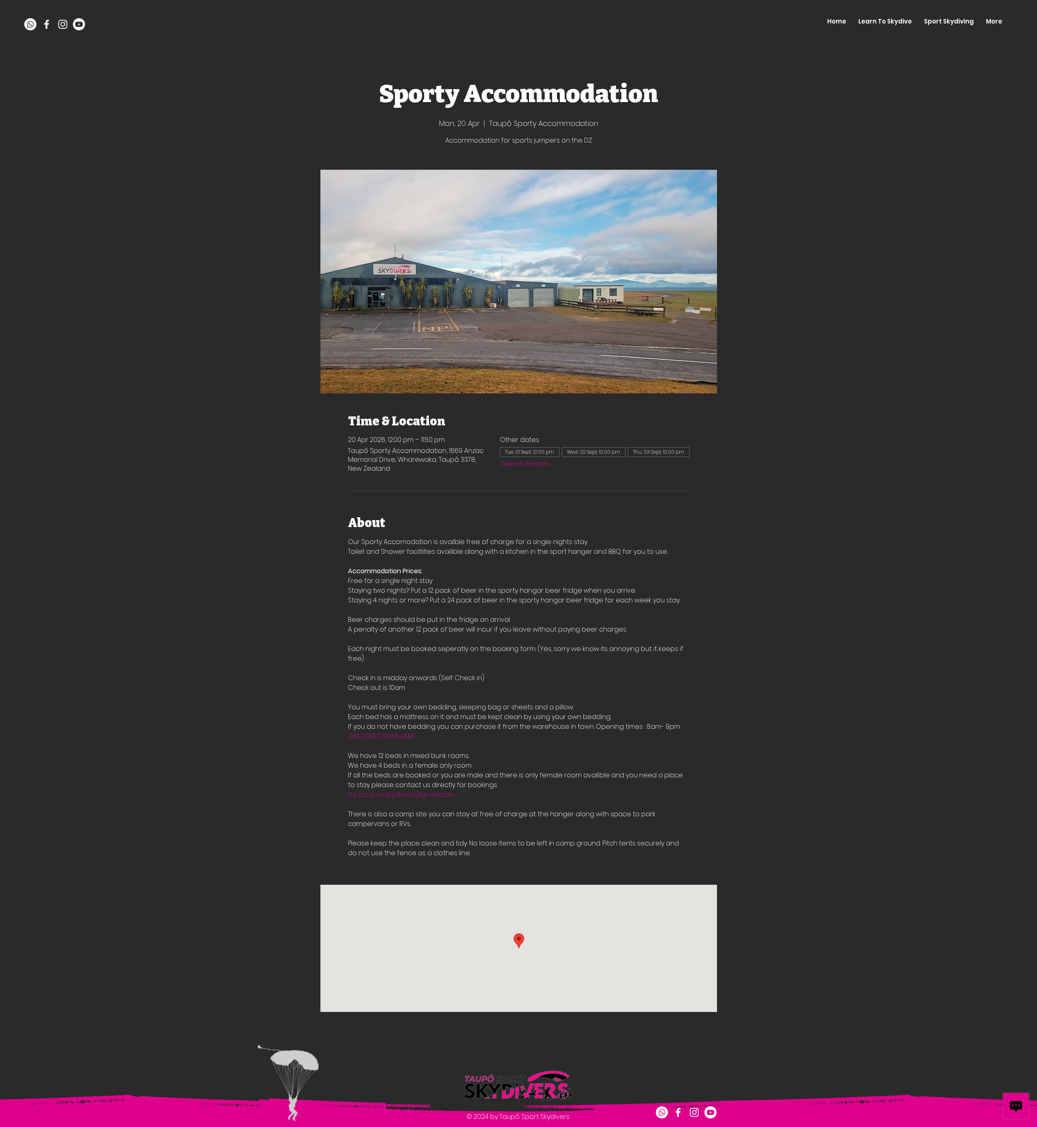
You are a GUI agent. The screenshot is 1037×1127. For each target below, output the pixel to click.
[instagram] (63, 24)
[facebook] (47, 24)
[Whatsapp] (30, 24)
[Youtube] (79, 24)
